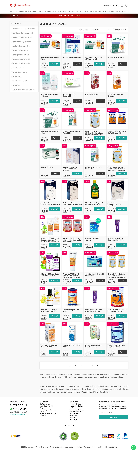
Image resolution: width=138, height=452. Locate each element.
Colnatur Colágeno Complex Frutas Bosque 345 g (117, 310)
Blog (41, 408)
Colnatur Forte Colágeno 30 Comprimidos (94, 274)
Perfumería (73, 419)
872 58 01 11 (21, 405)
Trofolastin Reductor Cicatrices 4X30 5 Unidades (72, 203)
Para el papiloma (17, 68)
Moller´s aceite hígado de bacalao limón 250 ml (94, 203)
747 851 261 (20, 408)
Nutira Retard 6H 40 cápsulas (92, 239)
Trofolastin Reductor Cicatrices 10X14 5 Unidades (115, 204)
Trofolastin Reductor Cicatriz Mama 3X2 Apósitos (70, 168)
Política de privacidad (92, 447)
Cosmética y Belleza (36, 11)
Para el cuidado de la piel (21, 59)
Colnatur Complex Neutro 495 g (71, 310)
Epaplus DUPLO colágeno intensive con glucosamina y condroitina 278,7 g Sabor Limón (72, 240)
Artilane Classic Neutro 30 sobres (49, 132)
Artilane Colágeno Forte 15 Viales (50, 58)
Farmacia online (42, 447)
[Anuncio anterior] (46, 15)
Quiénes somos (45, 404)
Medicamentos (100, 11)
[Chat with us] (133, 447)
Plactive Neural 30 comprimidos (69, 95)
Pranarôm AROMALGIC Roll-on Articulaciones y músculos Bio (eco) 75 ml (71, 275)
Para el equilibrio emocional (22, 33)
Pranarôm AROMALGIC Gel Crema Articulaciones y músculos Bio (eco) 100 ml (50, 240)
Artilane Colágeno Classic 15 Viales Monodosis (93, 58)
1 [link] (70, 365)
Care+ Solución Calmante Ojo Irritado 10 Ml (49, 346)
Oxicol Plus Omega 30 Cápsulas (115, 95)
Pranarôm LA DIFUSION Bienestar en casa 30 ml (49, 310)
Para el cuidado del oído (20, 63)
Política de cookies (110, 447)
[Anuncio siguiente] (92, 15)
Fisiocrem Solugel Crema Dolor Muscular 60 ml (93, 310)
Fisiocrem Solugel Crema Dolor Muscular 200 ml (116, 239)
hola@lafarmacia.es (17, 414)
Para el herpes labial (19, 81)
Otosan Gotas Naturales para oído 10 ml (93, 346)
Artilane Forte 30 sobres (116, 57)
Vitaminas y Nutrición (68, 11)
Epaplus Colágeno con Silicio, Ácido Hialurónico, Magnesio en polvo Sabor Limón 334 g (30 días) (117, 168)
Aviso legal (78, 447)
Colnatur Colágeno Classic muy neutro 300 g (116, 346)
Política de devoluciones (48, 414)
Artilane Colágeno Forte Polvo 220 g (93, 168)
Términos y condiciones (47, 410)
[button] (117, 5)
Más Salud (124, 11)
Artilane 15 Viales (47, 167)
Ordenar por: (83, 29)
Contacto (43, 415)
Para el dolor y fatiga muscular (23, 28)
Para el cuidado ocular (19, 50)
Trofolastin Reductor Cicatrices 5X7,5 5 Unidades (50, 203)
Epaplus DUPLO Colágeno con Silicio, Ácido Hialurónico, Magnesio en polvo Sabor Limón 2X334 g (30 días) (117, 275)
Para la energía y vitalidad (21, 42)
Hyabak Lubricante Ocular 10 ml (72, 346)
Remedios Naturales (19, 11)
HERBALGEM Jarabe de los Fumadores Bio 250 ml (50, 274)
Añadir (53, 64)
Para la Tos (15, 85)
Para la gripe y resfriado (20, 55)
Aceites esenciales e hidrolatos (23, 89)
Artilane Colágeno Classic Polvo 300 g (71, 132)
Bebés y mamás (52, 11)
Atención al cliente (46, 406)
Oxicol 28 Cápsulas (91, 94)
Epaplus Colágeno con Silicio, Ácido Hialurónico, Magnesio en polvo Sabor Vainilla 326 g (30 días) (94, 133)
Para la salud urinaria (19, 72)
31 (92, 365)
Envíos (42, 412)
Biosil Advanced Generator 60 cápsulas (50, 95)
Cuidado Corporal (85, 11)
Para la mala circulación (20, 46)
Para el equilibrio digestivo (21, 37)
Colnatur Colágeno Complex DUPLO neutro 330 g (117, 132)
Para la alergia (16, 76)
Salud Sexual (113, 11)
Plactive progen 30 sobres (72, 57)
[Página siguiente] (97, 365)
